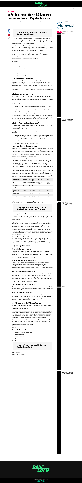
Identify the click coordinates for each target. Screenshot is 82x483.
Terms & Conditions (41, 481)
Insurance (43, 8)
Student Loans (26, 8)
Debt (47, 8)
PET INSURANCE (21, 354)
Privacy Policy (41, 480)
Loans (22, 8)
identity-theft (52, 8)
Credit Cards (37, 8)
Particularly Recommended (61, 8)
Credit (32, 8)
